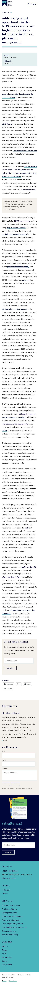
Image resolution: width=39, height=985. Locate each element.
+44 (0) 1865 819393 (9, 871)
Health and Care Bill (28, 567)
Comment (5, 768)
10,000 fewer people (22, 221)
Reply (5, 740)
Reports (5, 946)
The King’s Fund (29, 190)
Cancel (15, 784)
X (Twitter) (6, 890)
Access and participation (11, 905)
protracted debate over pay (18, 267)
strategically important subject (14, 309)
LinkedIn (5, 894)
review (4, 431)
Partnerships (7, 957)
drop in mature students (16, 228)
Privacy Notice (13, 981)
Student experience (9, 931)
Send (6, 784)
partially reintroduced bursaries (14, 234)
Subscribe (10, 668)
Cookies (4, 981)
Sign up (4, 961)
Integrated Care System (11, 577)
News (4, 954)
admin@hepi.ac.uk (8, 878)
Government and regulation (12, 916)
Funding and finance (9, 913)
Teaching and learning (10, 935)
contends (25, 280)
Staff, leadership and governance (14, 927)
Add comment (10, 747)
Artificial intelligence (9, 909)
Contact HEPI (7, 965)
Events (4, 950)
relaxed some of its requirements (15, 424)
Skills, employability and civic (12, 924)
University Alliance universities (25, 151)
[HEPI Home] (9, 3)
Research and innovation (11, 920)
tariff (27, 528)
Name (4, 760)
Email (3, 751)
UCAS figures (7, 124)
